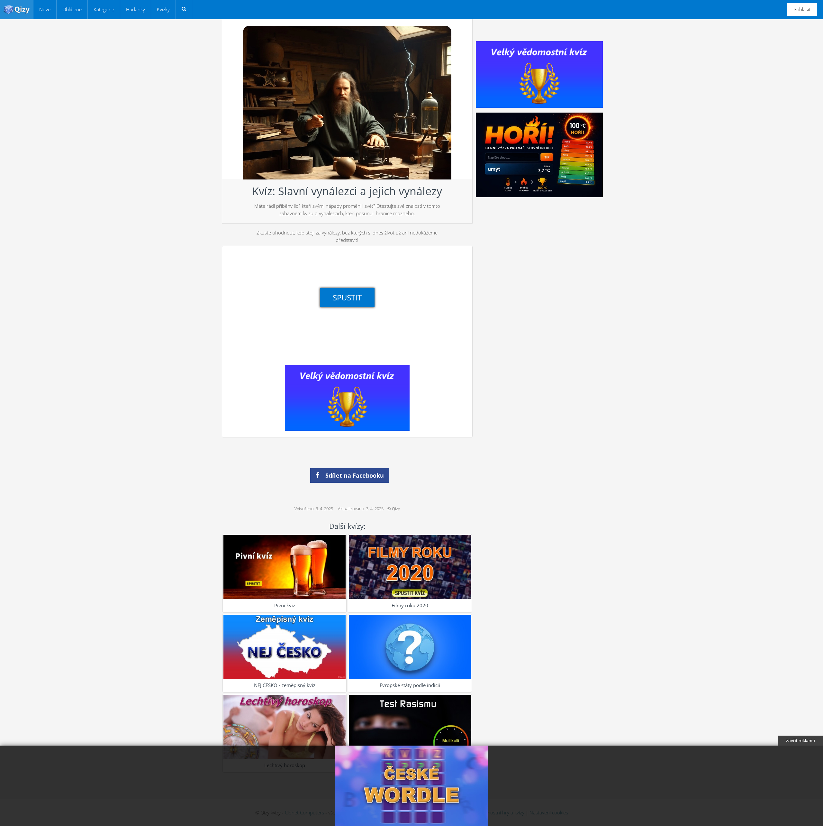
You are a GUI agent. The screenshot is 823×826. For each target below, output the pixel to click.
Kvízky (163, 9)
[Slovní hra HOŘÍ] (539, 154)
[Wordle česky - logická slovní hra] (411, 786)
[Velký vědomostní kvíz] (347, 397)
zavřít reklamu (800, 740)
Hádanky (135, 9)
